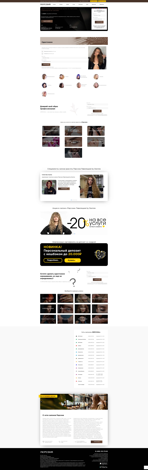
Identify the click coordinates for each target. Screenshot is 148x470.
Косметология (96, 141)
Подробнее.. (53, 260)
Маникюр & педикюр (51, 141)
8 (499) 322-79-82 (101, 24)
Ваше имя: (43, 56)
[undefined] (89, 58)
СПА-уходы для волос (96, 130)
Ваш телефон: (95, 17)
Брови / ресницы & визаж (73, 142)
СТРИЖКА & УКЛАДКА (51, 130)
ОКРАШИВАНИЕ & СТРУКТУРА (73, 131)
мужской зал (73, 152)
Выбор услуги (47, 21)
